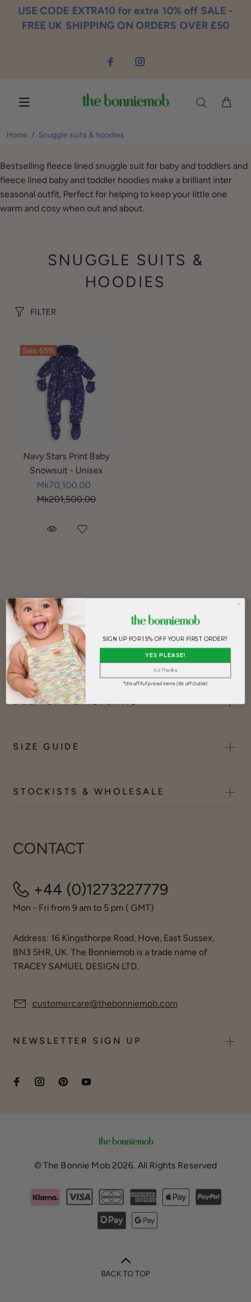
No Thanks (165, 670)
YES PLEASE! (165, 655)
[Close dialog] (239, 604)
